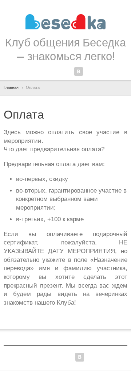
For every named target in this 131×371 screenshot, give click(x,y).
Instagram (54, 71)
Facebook (42, 71)
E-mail (90, 71)
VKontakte (78, 71)
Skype (66, 71)
